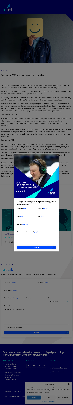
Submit (36, 247)
